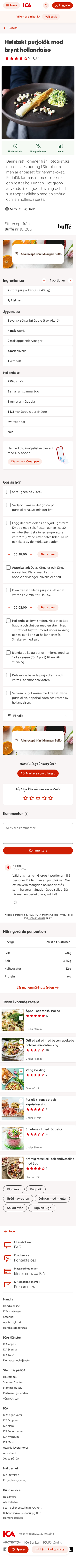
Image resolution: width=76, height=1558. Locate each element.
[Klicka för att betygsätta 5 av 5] (50, 798)
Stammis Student (13, 1382)
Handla (8, 1299)
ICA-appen (9, 1344)
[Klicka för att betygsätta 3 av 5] (38, 798)
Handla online (11, 1306)
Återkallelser (10, 1502)
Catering (8, 1317)
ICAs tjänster (12, 1337)
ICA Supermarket (13, 1431)
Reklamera (9, 1496)
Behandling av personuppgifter (22, 1513)
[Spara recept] (21, 1011)
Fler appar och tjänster (17, 1360)
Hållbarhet (10, 1468)
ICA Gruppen (11, 1420)
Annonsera (9, 1453)
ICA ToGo (8, 1355)
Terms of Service (36, 918)
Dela (32, 209)
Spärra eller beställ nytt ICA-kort (22, 1507)
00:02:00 (20, 607)
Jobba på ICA (11, 1458)
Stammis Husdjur (13, 1387)
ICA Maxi (8, 1442)
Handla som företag (15, 1327)
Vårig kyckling (35, 1070)
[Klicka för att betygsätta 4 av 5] (44, 798)
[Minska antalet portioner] (44, 280)
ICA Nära (8, 1426)
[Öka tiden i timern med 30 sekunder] (31, 554)
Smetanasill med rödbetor (44, 1129)
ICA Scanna (10, 1349)
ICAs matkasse (12, 1311)
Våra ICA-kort (11, 1398)
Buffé (9, 229)
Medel (60, 151)
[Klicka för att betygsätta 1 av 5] (25, 798)
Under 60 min (15, 151)
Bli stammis (10, 1377)
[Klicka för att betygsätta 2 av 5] (32, 798)
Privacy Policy (66, 914)
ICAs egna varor (12, 1415)
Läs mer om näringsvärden (35, 987)
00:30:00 (20, 554)
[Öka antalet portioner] (70, 280)
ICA (5, 1408)
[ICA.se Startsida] (27, 5)
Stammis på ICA (14, 1370)
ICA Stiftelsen (11, 1475)
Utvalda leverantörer (15, 1447)
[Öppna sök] (46, 5)
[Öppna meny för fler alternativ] (21, 1018)
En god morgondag (14, 1480)
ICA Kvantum (11, 1436)
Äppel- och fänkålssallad (43, 1011)
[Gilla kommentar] (15, 902)
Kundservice (11, 1490)
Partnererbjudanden (15, 1393)
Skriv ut (15, 209)
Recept (13, 28)
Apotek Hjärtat (12, 1322)
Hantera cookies (13, 1517)
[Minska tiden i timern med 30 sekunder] (9, 554)
